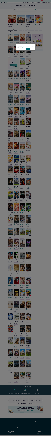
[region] (25, 47)
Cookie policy (22, 47)
